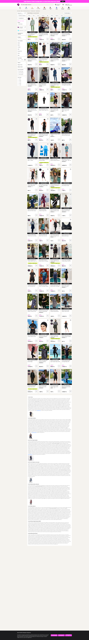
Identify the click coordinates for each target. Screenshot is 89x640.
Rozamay (43, 15)
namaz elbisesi (30, 454)
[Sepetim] (63, 5)
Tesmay (38, 15)
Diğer (47, 15)
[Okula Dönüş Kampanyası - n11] (44, 1)
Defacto (52, 15)
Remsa (62, 15)
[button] (31, 81)
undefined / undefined (22, 15)
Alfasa (34, 15)
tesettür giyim (39, 410)
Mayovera (56, 15)
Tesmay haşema (34, 432)
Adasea (29, 15)
